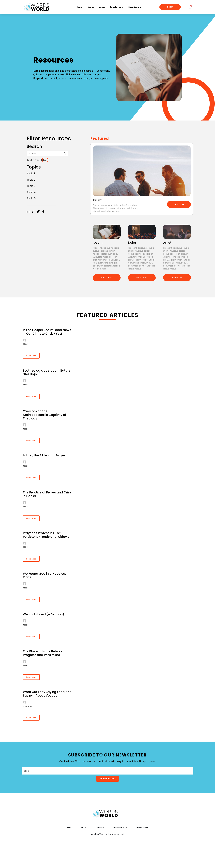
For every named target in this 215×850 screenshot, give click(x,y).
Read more (178, 204)
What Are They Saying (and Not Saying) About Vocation (47, 694)
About (90, 7)
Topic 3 (31, 186)
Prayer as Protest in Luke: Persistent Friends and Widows (46, 535)
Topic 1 (31, 173)
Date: (43, 160)
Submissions (134, 7)
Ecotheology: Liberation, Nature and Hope (46, 372)
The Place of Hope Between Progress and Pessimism (43, 653)
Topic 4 (31, 192)
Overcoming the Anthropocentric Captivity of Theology (44, 414)
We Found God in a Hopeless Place (44, 575)
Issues (102, 7)
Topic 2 (31, 179)
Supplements (116, 7)
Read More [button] (31, 355)
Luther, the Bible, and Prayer (44, 455)
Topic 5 (31, 198)
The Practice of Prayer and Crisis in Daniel (47, 494)
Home (79, 7)
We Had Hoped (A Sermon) (43, 614)
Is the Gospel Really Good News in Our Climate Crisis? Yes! (47, 332)
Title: (37, 160)
